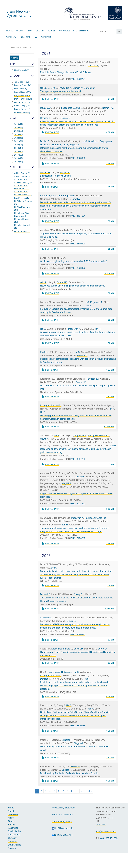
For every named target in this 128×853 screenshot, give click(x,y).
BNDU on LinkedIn (63, 828)
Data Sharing (14, 844)
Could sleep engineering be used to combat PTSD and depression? (73, 261)
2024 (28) (18, 131)
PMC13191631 (77, 215)
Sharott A (56, 144)
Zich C (53, 567)
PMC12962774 (77, 79)
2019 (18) (18, 148)
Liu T (53, 195)
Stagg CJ (78, 594)
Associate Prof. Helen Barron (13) (22, 187)
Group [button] (15, 75)
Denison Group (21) (23, 99)
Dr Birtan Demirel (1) (22, 226)
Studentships (81, 30)
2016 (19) (18, 158)
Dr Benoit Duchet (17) (22, 220)
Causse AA (45, 108)
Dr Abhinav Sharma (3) (23, 202)
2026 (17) (18, 124)
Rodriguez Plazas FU (50, 405)
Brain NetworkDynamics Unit (18, 13)
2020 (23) (18, 144)
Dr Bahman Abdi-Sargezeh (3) (22, 214)
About (19, 30)
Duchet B (44, 141)
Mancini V (78, 88)
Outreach (12, 37)
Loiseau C (80, 476)
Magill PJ (66, 483)
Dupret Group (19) (22, 102)
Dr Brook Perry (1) (22, 231)
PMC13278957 (77, 503)
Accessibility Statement (63, 807)
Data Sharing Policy (62, 821)
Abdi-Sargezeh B (66, 195)
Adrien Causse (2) (22, 173)
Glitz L (54, 88)
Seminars (26, 37)
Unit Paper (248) (21, 70)
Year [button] (13, 118)
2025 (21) (18, 127)
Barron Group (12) (22, 109)
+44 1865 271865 (109, 838)
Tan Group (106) (21, 82)
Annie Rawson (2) (22, 176)
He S (84, 141)
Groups (40, 30)
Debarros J (66, 672)
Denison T (93, 65)
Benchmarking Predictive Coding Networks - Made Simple (69, 773)
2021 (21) (18, 141)
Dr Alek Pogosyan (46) (22, 208)
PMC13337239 (77, 459)
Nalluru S (44, 88)
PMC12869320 (77, 243)
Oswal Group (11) (22, 112)
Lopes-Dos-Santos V (71, 108)
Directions (13, 814)
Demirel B (45, 594)
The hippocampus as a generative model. (60, 91)
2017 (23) (18, 155)
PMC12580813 (77, 634)
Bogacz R (74, 144)
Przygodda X (64, 88)
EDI (36, 37)
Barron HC (89, 88)
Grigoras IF (45, 617)
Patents (12, 848)
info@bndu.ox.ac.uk (106, 831)
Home (9, 30)
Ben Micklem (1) (21, 198)
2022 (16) (18, 138)
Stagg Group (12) (22, 106)
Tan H (65, 144)
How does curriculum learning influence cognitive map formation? (72, 285)
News (29, 30)
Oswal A (76, 199)
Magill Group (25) (22, 95)
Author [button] (16, 167)
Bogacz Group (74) (22, 85)
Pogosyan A (106, 141)
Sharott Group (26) (22, 92)
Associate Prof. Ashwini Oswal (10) (23, 181)
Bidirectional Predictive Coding (55, 175)
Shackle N (93, 141)
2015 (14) (18, 161)
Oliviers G (45, 172)
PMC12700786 (77, 538)
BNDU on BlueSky (63, 835)
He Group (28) (20, 88)
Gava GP (78, 648)
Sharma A (45, 195)
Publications (14, 834)
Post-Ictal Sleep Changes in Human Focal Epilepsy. (66, 72)
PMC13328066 (77, 158)
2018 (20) (18, 151)
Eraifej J (44, 352)
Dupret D (66, 118)
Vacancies (64, 30)
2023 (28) (18, 134)
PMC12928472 (77, 268)
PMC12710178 (77, 725)
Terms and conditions (62, 814)
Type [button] (13, 64)
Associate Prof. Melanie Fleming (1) (23, 193)
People (51, 30)
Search (14, 58)
